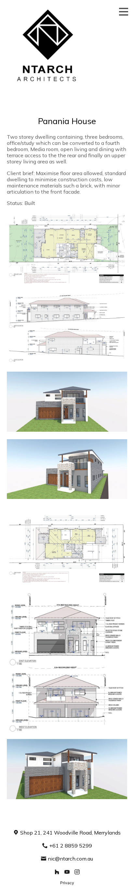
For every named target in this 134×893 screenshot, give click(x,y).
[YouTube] (67, 872)
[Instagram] (77, 872)
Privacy (67, 882)
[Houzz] (57, 872)
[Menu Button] (123, 11)
